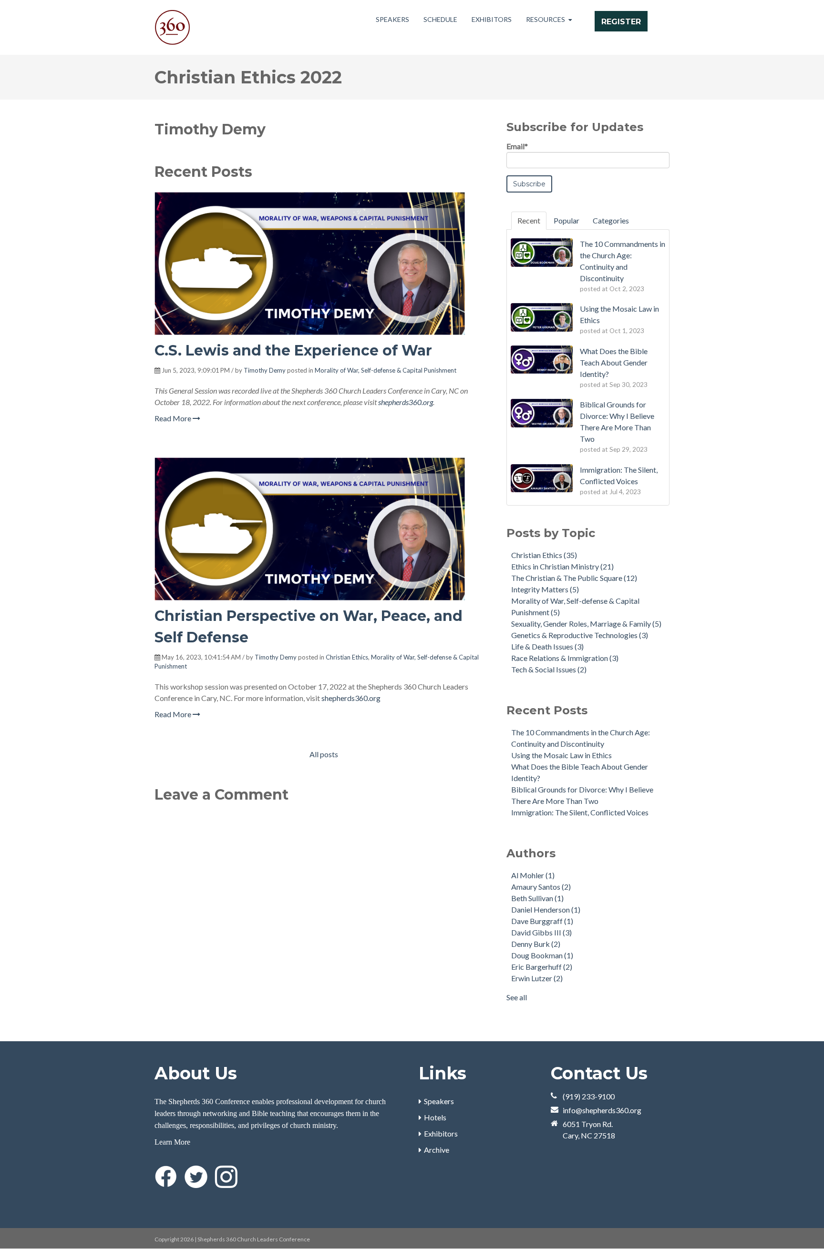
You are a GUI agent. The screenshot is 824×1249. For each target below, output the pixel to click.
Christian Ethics (347, 657)
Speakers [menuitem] (439, 1101)
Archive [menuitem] (436, 1149)
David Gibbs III (541, 932)
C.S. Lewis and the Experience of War (293, 350)
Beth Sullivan (537, 898)
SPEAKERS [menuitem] (392, 19)
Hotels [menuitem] (435, 1117)
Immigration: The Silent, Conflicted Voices (580, 812)
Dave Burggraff (542, 920)
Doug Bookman (542, 955)
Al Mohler (533, 875)
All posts (323, 754)
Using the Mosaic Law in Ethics (561, 755)
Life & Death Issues (547, 646)
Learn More (172, 1142)
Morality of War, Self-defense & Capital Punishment (385, 370)
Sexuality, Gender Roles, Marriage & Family (586, 623)
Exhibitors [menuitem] (441, 1133)
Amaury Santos (541, 886)
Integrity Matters (545, 589)
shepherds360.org (405, 401)
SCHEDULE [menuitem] (440, 19)
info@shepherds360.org (602, 1110)
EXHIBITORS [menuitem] (492, 19)
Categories (611, 220)
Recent (528, 220)
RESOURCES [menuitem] (545, 19)
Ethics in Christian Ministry (562, 566)
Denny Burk (535, 943)
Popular (566, 220)
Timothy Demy (265, 370)
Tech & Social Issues (549, 669)
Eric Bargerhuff (541, 966)
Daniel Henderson (545, 909)
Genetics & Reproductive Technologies (579, 635)
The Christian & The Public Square (574, 577)
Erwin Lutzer (537, 978)
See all (516, 997)
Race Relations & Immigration (564, 657)
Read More (173, 418)
